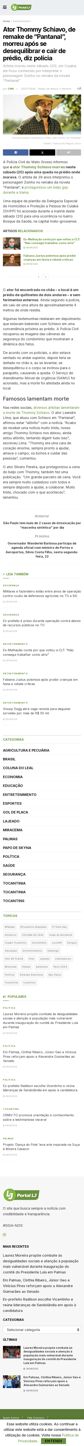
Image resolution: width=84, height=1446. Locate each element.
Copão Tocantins (15, 942)
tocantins (29, 982)
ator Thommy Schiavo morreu (39, 167)
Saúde (9, 865)
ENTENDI (53, 1441)
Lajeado (11, 821)
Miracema (12, 830)
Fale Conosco (35, 1417)
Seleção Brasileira (31, 974)
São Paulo (54, 974)
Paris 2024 (60, 966)
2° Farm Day (59, 927)
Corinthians (39, 942)
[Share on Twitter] (42, 152)
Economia (13, 777)
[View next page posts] (46, 277)
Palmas (10, 839)
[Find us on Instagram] (4, 1235)
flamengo (53, 950)
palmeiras (42, 966)
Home (6, 21)
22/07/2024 (28, 88)
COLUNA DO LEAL (18, 768)
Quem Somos (11, 1417)
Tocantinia (14, 883)
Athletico (11, 935)
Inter (32, 958)
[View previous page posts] (38, 277)
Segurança (11, 585)
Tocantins (13, 901)
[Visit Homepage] (21, 7)
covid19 (57, 942)
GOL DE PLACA (15, 812)
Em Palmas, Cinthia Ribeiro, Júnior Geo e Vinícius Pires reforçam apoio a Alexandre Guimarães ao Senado (39, 1056)
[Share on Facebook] (16, 152)
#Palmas (10, 927)
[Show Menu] (5, 7)
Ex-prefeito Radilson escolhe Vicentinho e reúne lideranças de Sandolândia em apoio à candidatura (39, 1305)
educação (11, 950)
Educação (13, 786)
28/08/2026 (31, 247)
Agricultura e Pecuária (26, 750)
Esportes (12, 803)
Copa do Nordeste (60, 935)
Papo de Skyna (17, 848)
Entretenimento (22, 21)
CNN (11, 88)
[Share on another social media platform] (68, 152)
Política (11, 856)
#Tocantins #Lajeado (34, 927)
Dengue (72, 942)
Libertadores (63, 958)
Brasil (9, 759)
